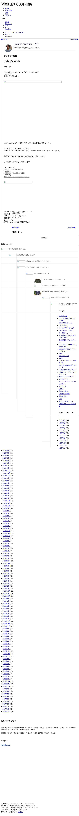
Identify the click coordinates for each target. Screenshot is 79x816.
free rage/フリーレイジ (66, 328)
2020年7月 (6, 603)
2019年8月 (6, 631)
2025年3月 (6, 463)
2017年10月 (6, 686)
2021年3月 (6, 583)
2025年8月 (6, 450)
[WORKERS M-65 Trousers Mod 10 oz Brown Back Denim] (54, 304)
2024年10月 (6, 475)
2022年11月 (6, 533)
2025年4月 (6, 460)
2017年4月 (6, 701)
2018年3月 (6, 674)
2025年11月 (62, 443)
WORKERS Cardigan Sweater (13, 169)
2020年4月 (6, 611)
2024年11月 (6, 473)
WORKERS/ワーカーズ (67, 376)
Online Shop (8, 10)
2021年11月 (6, 563)
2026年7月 (62, 423)
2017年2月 (6, 706)
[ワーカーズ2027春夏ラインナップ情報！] (37, 286)
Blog (6, 12)
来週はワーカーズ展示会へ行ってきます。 (38, 261)
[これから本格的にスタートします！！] (21, 268)
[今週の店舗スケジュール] (29, 274)
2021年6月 (6, 576)
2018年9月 (6, 659)
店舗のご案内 (63, 391)
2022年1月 (6, 558)
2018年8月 (6, 661)
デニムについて (64, 379)
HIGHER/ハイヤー (65, 333)
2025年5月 (6, 458)
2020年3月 (6, 613)
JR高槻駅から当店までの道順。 (26, 255)
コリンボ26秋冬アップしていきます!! (53, 279)
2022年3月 (6, 553)
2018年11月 (6, 654)
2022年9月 (6, 538)
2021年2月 (6, 586)
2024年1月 (6, 498)
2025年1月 (6, 468)
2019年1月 (6, 649)
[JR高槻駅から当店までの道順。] (12, 256)
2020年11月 (6, 593)
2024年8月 (6, 480)
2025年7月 (6, 453)
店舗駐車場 (62, 396)
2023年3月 (6, 523)
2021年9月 (6, 568)
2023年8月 (6, 511)
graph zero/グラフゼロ (66, 330)
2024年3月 (6, 493)
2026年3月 (62, 433)
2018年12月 (6, 651)
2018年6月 (6, 666)
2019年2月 (6, 646)
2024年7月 (6, 483)
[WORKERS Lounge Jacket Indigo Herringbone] (37, 295)
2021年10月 (6, 566)
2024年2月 (6, 496)
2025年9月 (62, 448)
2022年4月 (6, 551)
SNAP (61, 358)
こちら (20, 812)
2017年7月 (6, 694)
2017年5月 (6, 699)
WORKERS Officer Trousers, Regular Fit (16, 177)
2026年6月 (62, 425)
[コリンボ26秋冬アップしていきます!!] (37, 282)
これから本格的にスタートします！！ (37, 267)
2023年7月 (6, 513)
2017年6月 (6, 696)
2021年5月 (6, 578)
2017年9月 (6, 689)
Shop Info (8, 15)
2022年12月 (6, 531)
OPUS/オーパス (64, 356)
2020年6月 (6, 606)
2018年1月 (6, 679)
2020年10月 (6, 596)
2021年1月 (6, 588)
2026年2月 (62, 435)
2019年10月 (6, 626)
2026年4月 (62, 430)
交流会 (61, 389)
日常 (60, 399)
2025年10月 (62, 445)
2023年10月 (6, 506)
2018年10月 (6, 656)
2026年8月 (62, 420)
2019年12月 (6, 621)
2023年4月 (6, 521)
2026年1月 (62, 438)
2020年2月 (6, 616)
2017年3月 (6, 704)
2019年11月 (6, 623)
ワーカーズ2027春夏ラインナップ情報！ (54, 285)
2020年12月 (6, 591)
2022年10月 (6, 536)
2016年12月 (6, 711)
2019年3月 (6, 644)
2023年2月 (6, 526)
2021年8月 (6, 571)
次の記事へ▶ (74, 39)
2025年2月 (6, 465)
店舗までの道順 (64, 394)
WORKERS (7, 74)
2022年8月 (6, 541)
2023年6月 (6, 516)
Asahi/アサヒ (63, 316)
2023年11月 (6, 503)
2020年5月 (6, 608)
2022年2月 (6, 556)
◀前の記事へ (4, 39)
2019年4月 (6, 641)
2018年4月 (6, 671)
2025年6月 (6, 455)
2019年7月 (6, 634)
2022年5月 (6, 548)
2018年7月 (6, 664)
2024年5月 (6, 488)
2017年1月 (6, 709)
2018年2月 (6, 676)
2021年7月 (6, 573)
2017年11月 (6, 684)
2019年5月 (6, 639)
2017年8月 (6, 691)
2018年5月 (6, 669)
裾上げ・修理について (66, 401)
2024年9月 (6, 478)
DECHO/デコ (63, 325)
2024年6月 (6, 485)
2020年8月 (6, 601)
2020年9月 (6, 598)
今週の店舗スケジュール (41, 273)
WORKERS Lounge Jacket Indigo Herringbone (55, 291)
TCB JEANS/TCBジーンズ (68, 369)
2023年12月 (6, 501)
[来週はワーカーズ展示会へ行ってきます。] (21, 262)
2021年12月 (6, 561)
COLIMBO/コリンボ (66, 323)
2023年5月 (6, 518)
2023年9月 (6, 508)
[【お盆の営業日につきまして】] (46, 298)
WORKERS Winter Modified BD (14, 173)
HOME (7, 8)
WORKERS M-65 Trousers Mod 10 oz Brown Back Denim (68, 304)
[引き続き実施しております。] (4, 249)
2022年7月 (6, 543)
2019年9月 (6, 629)
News (6, 14)
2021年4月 (6, 581)
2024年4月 (6, 490)
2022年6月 (6, 546)
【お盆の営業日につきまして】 (59, 297)
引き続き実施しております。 (18, 249)
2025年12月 (62, 440)
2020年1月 (6, 618)
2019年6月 (6, 636)
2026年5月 (62, 428)
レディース (62, 386)
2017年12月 (6, 681)
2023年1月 (6, 528)
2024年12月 (6, 470)
